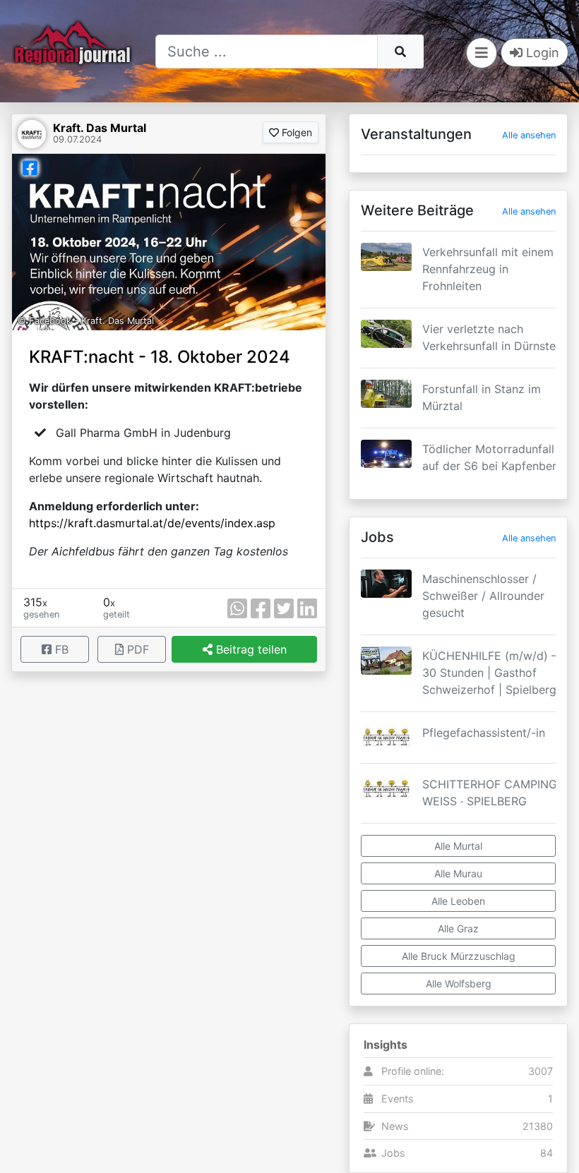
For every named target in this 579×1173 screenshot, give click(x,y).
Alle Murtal (458, 846)
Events (397, 1099)
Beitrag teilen (250, 649)
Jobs (393, 1153)
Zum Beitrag (458, 292)
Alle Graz (458, 928)
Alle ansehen (529, 135)
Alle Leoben (458, 901)
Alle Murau (458, 873)
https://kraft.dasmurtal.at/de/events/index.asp (152, 523)
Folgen (295, 132)
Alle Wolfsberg (458, 983)
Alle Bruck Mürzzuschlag (458, 956)
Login (541, 52)
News (395, 1126)
